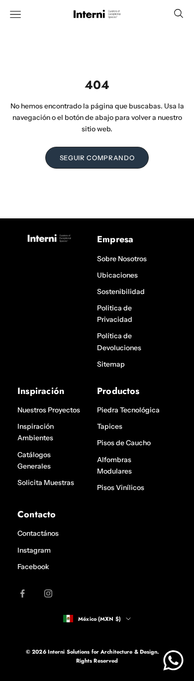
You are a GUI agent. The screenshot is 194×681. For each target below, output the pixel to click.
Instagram (34, 550)
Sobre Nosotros (122, 258)
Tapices (109, 426)
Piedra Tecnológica (128, 409)
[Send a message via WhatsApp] (173, 660)
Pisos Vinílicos (120, 487)
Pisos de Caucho (124, 442)
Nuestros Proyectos (48, 409)
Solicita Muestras (45, 482)
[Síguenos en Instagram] (48, 593)
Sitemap (111, 364)
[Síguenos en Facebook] (22, 593)
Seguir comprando (97, 158)
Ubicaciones (117, 275)
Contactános (38, 533)
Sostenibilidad (121, 291)
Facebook (33, 566)
